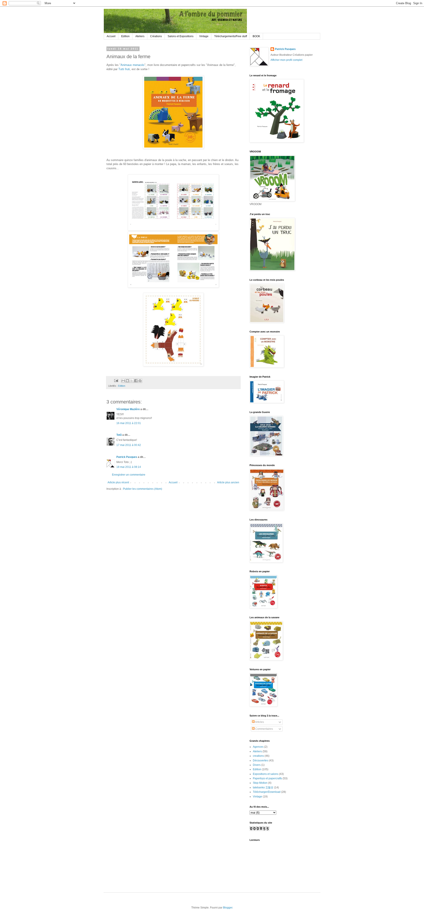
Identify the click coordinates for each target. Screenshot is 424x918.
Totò (119, 434)
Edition (125, 36)
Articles (259, 722)
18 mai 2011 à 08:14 (128, 467)
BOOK (256, 36)
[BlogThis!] (127, 380)
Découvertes (260, 760)
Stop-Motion (260, 782)
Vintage (203, 36)
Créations (156, 36)
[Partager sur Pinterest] (140, 380)
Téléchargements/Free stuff (230, 36)
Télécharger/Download (266, 791)
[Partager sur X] (131, 380)
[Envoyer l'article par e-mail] (116, 380)
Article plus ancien (228, 482)
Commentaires (264, 728)
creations (258, 755)
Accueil (111, 36)
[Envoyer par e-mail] (123, 380)
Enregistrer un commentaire (128, 474)
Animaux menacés (132, 65)
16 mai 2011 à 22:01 (128, 423)
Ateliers (139, 36)
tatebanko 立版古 (263, 787)
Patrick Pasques (126, 457)
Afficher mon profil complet (286, 59)
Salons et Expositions (180, 36)
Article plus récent (118, 482)
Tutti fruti (124, 69)
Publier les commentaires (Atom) (142, 488)
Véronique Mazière (128, 409)
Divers (257, 764)
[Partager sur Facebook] (136, 380)
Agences (258, 746)
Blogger (227, 907)
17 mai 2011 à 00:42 (128, 445)
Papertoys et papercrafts (267, 778)
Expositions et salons (265, 774)
